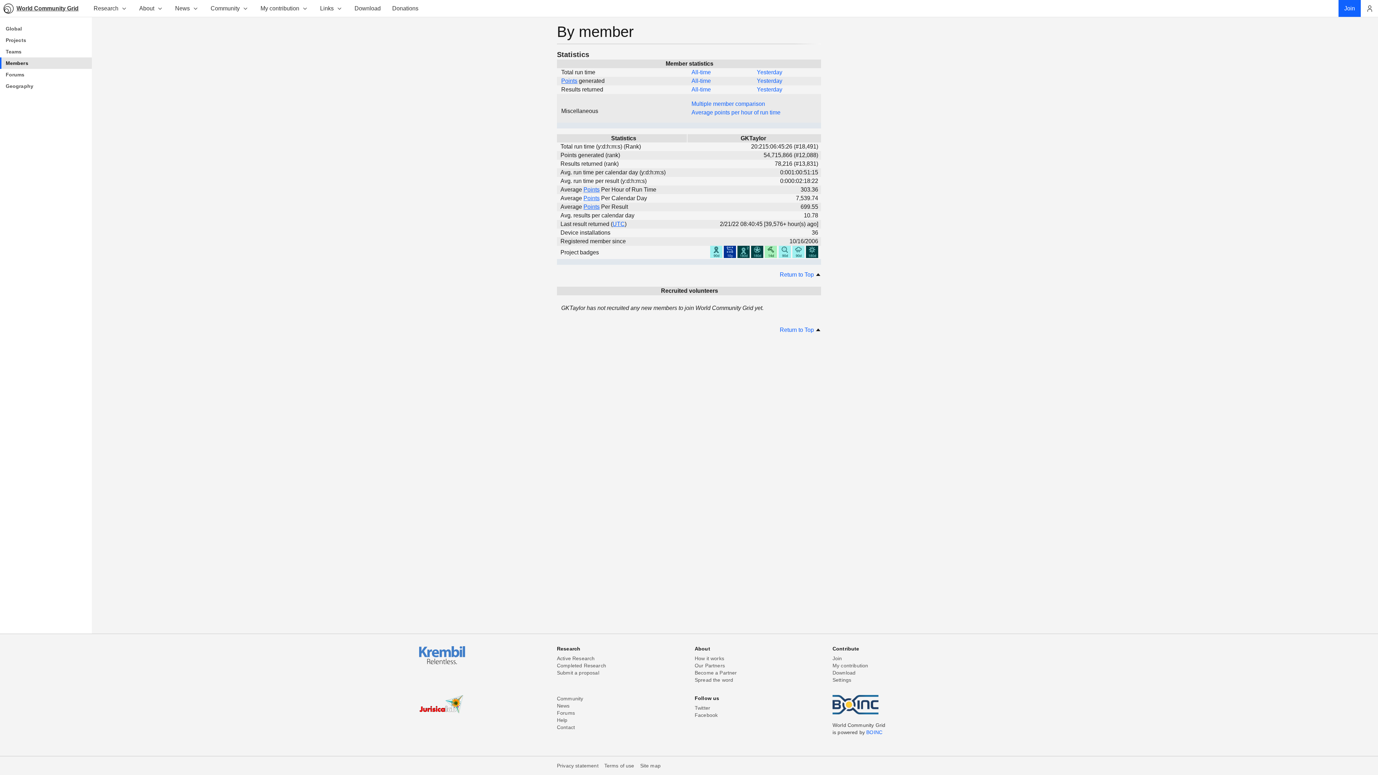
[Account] (1369, 8)
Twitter (702, 708)
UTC (619, 224)
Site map (650, 766)
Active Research (576, 658)
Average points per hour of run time (736, 112)
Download (844, 673)
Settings (842, 680)
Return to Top (797, 275)
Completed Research (581, 665)
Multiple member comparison (728, 104)
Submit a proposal (578, 673)
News (182, 8)
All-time (701, 72)
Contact (566, 727)
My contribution (280, 8)
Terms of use (619, 766)
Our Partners (710, 665)
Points (569, 81)
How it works (709, 658)
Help (562, 720)
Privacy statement (578, 766)
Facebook (706, 715)
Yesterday (769, 72)
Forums (566, 713)
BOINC (874, 732)
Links (327, 8)
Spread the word (714, 680)
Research (106, 8)
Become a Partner (716, 673)
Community (225, 8)
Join (837, 658)
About (146, 8)
